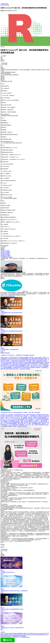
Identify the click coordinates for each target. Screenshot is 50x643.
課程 (7, 3)
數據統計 (7, 634)
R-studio (38, 633)
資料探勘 (38, 634)
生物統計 (25, 634)
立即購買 (2, 544)
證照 (1, 5)
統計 (41, 633)
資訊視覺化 (30, 633)
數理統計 (11, 634)
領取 (2, 67)
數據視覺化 (20, 633)
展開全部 (2, 77)
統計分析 (44, 633)
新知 (8, 5)
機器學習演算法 (8, 635)
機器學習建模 (23, 635)
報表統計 (2, 634)
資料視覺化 (15, 633)
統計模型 (33, 634)
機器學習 (2, 635)
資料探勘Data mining (44, 634)
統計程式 (29, 634)
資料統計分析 (20, 634)
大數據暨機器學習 (16, 635)
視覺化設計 (25, 633)
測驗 (4, 5)
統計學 (47, 633)
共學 (6, 5)
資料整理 (11, 633)
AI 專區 (2, 3)
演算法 (2, 633)
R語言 (34, 633)
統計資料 (15, 634)
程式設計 (7, 633)
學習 (5, 3)
